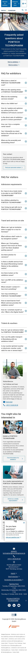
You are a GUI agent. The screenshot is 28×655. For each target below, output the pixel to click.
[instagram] (9, 605)
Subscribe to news (15, 3)
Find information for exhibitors (13, 458)
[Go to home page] (9, 10)
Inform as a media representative (13, 499)
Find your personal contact (13, 167)
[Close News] (15, 521)
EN (24, 3)
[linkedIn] (14, 605)
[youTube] (18, 605)
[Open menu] (26, 10)
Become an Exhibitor (4, 3)
